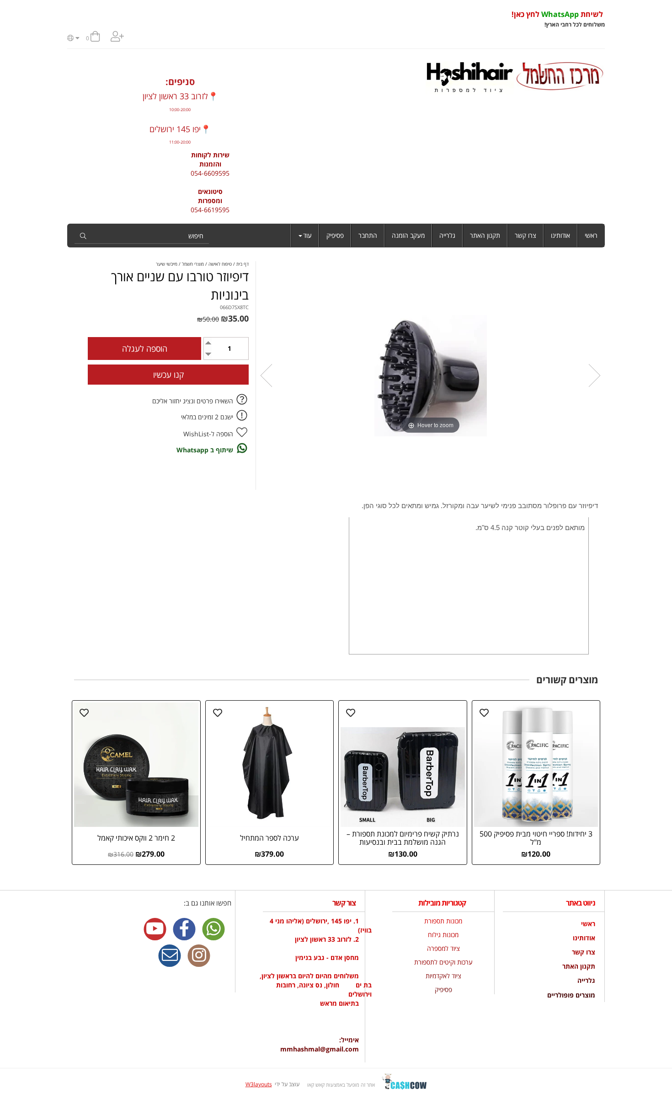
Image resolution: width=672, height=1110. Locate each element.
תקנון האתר (485, 235)
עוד (307, 235)
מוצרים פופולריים (571, 995)
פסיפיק (335, 235)
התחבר (367, 235)
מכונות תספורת (443, 921)
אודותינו (560, 235)
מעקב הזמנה (408, 235)
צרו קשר (525, 235)
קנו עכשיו (168, 374)
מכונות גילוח (443, 934)
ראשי (591, 235)
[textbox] (344, 19)
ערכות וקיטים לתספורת (443, 962)
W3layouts (258, 1084)
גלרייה (447, 235)
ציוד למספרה (443, 948)
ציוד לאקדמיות (443, 975)
